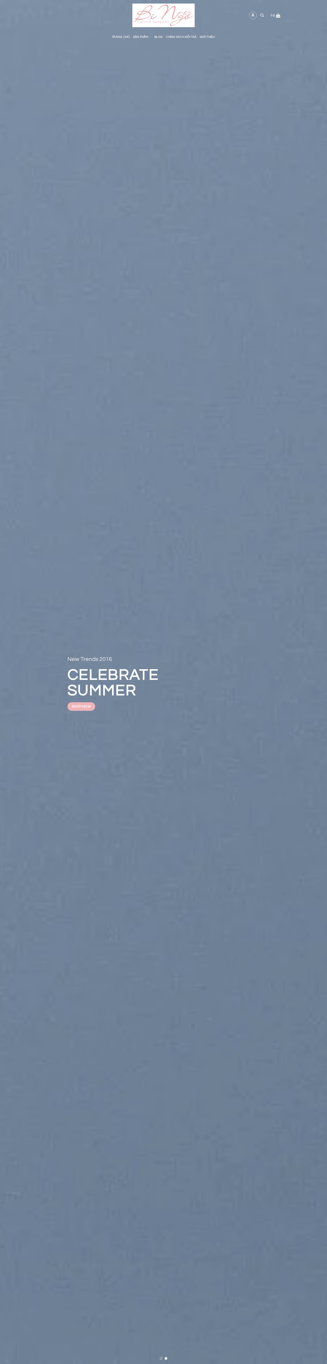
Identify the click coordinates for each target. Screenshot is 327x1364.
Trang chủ (121, 37)
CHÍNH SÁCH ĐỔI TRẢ (181, 37)
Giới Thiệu (207, 37)
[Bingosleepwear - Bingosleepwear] (163, 15)
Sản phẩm (140, 37)
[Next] (315, 682)
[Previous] (12, 682)
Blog (158, 37)
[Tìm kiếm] (262, 15)
